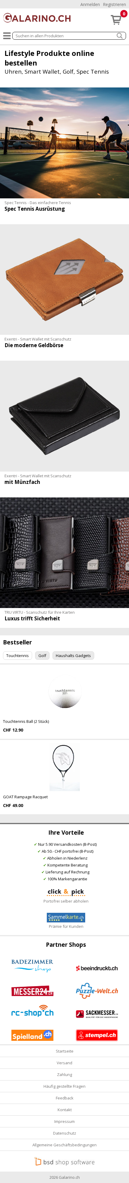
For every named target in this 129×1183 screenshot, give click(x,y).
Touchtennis (17, 655)
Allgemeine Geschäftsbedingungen (64, 1145)
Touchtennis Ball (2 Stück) (26, 721)
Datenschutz (64, 1133)
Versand (64, 1062)
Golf (42, 655)
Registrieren (114, 4)
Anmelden (90, 4)
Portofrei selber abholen (66, 901)
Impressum (64, 1121)
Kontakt (65, 1109)
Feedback (65, 1098)
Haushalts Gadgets (73, 655)
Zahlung (64, 1074)
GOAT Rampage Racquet (25, 796)
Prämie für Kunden (66, 926)
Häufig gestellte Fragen (65, 1086)
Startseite (65, 1051)
